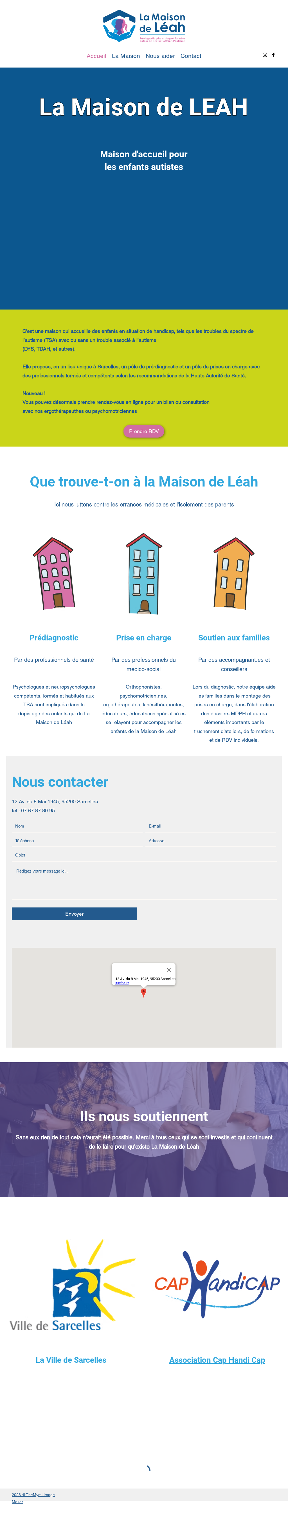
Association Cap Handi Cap (217, 1360)
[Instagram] (265, 55)
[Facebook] (273, 55)
